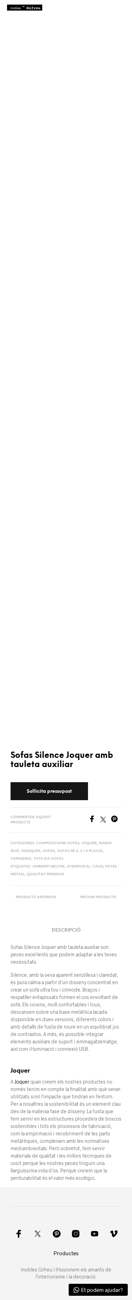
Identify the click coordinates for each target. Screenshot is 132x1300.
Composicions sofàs (58, 843)
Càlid (97, 867)
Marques (30, 851)
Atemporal (78, 867)
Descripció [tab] (66, 930)
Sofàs (49, 851)
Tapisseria (21, 859)
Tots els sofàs (48, 859)
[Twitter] (105, 820)
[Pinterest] (116, 820)
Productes (66, 1253)
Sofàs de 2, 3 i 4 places (80, 851)
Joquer (89, 843)
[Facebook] (94, 820)
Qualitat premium (45, 874)
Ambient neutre (48, 867)
